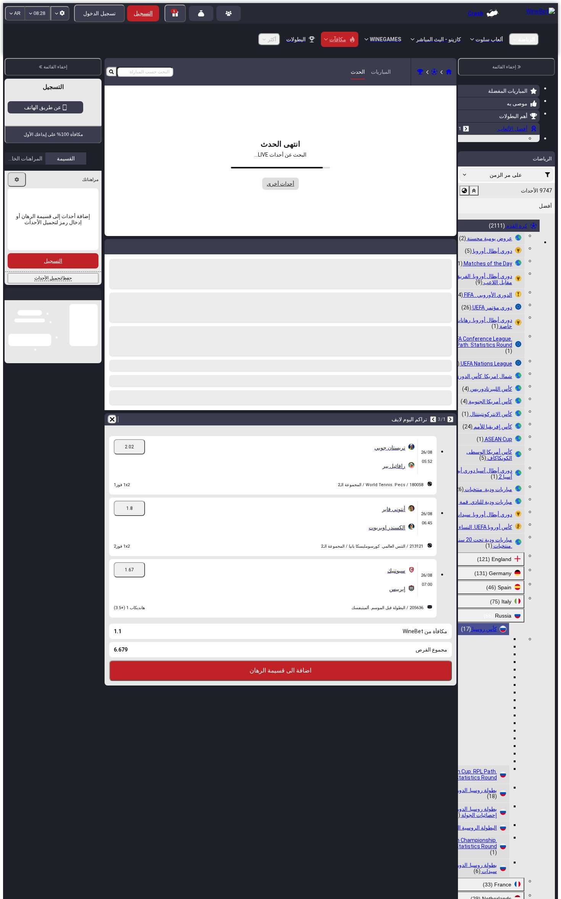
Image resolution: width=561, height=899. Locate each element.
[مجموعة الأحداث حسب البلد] (464, 238)
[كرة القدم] (434, 71)
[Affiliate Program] (228, 13)
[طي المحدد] (474, 238)
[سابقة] (466, 129)
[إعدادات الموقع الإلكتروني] (59, 13)
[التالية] (433, 419)
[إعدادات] (17, 179)
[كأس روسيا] (420, 71)
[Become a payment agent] (201, 13)
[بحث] (111, 72)
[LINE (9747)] (448, 71)
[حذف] (112, 419)
